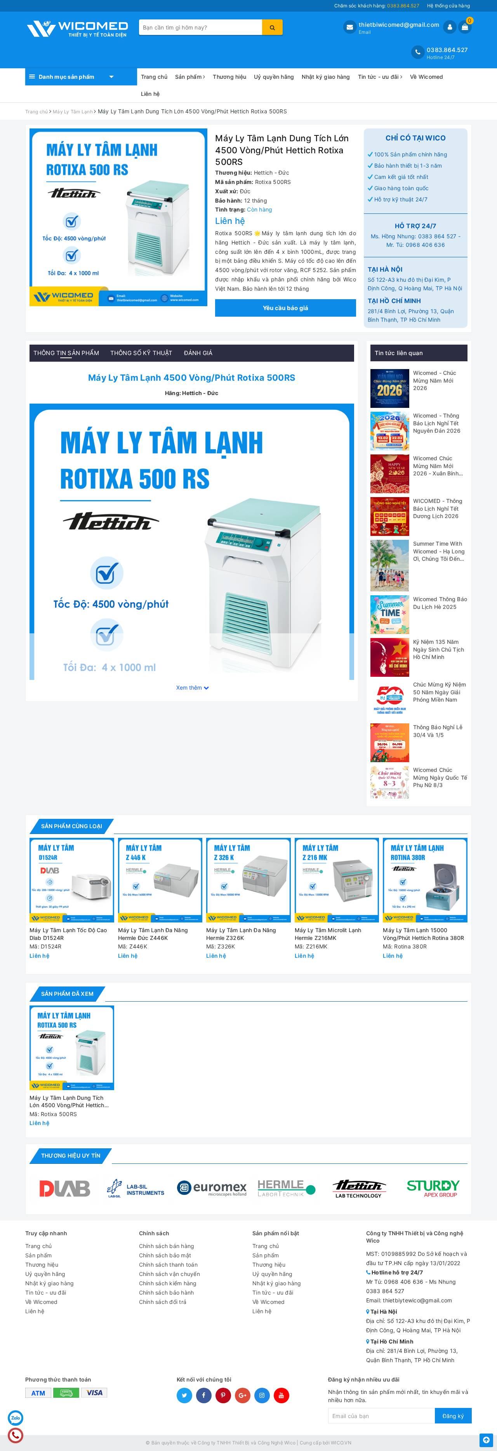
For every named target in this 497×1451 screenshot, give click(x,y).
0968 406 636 (425, 244)
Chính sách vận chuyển (169, 1274)
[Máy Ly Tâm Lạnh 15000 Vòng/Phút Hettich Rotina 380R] (425, 880)
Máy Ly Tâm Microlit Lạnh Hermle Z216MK (328, 934)
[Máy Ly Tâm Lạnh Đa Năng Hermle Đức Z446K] (160, 880)
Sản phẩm (189, 76)
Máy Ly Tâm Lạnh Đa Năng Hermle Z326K (241, 934)
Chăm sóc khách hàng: (376, 6)
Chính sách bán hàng (167, 1246)
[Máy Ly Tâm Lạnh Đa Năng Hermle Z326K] (248, 880)
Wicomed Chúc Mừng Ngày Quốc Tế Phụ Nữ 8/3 (440, 777)
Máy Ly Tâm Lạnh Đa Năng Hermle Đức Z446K (153, 934)
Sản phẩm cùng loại (71, 826)
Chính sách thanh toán (168, 1264)
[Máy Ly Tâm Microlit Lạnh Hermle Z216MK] (337, 880)
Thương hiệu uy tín (70, 1155)
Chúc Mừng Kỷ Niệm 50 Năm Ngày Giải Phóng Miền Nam (439, 692)
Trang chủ (154, 76)
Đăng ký (453, 1416)
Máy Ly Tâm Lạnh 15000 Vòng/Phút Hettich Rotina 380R (423, 934)
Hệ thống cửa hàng (448, 6)
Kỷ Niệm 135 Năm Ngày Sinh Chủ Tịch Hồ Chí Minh (438, 649)
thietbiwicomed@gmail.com (399, 24)
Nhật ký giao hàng (326, 76)
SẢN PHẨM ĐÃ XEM (67, 993)
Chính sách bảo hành (166, 1292)
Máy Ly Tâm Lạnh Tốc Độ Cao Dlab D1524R (68, 934)
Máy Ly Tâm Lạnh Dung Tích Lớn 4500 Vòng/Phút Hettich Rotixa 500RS (67, 1101)
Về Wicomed (426, 76)
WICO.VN (341, 1443)
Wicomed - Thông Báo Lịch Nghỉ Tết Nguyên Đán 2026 (437, 423)
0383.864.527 (447, 50)
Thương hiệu (229, 76)
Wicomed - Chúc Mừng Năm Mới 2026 (435, 380)
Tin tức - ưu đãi (379, 76)
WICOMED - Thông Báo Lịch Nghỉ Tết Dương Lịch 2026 (438, 508)
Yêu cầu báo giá (286, 308)
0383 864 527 (437, 236)
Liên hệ (150, 93)
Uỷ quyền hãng (274, 76)
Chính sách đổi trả (163, 1301)
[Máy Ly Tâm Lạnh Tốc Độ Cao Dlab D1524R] (72, 880)
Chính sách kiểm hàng (168, 1283)
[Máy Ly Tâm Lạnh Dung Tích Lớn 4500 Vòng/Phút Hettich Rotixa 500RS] (192, 565)
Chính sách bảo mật (165, 1255)
